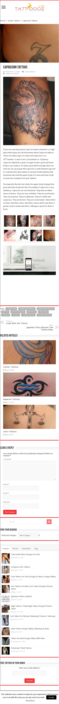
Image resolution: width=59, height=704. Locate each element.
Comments (26, 548)
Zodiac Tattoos (14, 21)
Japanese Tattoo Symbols (21, 596)
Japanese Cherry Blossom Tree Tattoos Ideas (39, 327)
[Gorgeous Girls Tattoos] (6, 570)
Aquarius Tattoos (11, 399)
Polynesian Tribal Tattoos (21, 648)
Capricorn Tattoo (27, 309)
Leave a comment (12, 74)
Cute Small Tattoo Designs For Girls (25, 554)
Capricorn (11, 309)
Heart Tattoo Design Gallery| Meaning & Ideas (30, 629)
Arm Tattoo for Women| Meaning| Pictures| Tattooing (32, 616)
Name (6, 484)
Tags (36, 548)
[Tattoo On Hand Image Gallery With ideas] (6, 641)
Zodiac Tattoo (28, 315)
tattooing (44, 312)
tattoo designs (18, 312)
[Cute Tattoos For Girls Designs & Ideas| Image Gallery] (6, 579)
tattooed (32, 312)
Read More (30, 701)
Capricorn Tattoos (46, 309)
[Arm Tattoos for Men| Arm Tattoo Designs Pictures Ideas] (6, 589)
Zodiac (16, 315)
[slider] (25, 272)
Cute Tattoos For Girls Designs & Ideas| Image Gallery (33, 577)
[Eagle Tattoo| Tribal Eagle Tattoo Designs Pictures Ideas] (6, 609)
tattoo (5, 312)
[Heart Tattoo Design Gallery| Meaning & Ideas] (6, 631)
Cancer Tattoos (10, 367)
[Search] (49, 521)
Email (6, 493)
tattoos (6, 315)
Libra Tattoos (10, 431)
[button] (53, 248)
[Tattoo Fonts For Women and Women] (29, 7)
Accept (51, 697)
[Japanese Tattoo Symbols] (6, 599)
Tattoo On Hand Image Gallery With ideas (28, 638)
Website (6, 502)
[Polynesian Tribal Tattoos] (6, 651)
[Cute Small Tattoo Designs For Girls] (6, 558)
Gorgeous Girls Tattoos (20, 567)
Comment (7, 459)
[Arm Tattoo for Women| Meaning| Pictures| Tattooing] (5, 620)
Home (2, 21)
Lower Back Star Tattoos (16, 322)
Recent (15, 548)
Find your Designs (9, 535)
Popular (6, 548)
